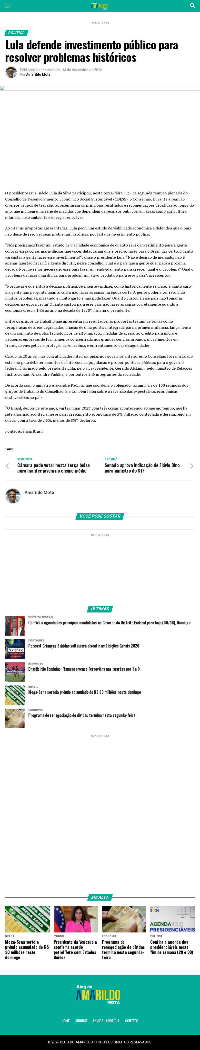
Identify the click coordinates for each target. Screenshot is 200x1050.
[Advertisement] (100, 568)
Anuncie (81, 1020)
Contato (131, 1020)
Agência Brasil (30, 431)
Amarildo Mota (38, 74)
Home (66, 1020)
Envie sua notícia (106, 1020)
